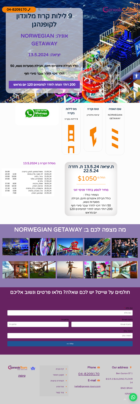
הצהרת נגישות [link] (57, 380)
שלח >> (70, 344)
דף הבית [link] (60, 369)
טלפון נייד (64, 319)
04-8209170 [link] (17, 10)
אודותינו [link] (60, 386)
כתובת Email (127, 319)
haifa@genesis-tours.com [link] (87, 386)
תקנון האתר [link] (58, 375)
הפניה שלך (128, 331)
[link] (136, 75)
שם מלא (128, 308)
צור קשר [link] (60, 392)
